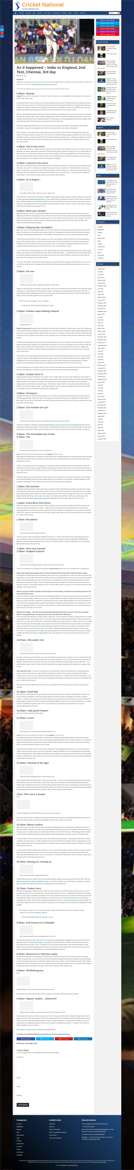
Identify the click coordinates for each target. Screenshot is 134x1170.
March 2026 (101, 277)
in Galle (19, 905)
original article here (64, 1034)
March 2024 (101, 328)
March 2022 (101, 396)
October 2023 (101, 342)
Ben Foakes (28, 891)
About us (51, 1126)
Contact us (52, 1124)
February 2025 (102, 297)
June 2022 (100, 388)
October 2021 (101, 410)
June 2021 (100, 422)
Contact (82, 13)
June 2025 (100, 288)
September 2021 (102, 413)
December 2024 (102, 303)
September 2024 (102, 311)
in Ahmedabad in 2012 (45, 633)
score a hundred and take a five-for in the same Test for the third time (60, 425)
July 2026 (100, 271)
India (34, 13)
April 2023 (100, 359)
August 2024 (101, 314)
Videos (76, 13)
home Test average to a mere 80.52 (41, 942)
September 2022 (102, 379)
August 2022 (101, 382)
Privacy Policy (53, 1135)
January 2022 (101, 402)
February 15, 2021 (48, 305)
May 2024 (100, 322)
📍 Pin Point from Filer (88, 1126)
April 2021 (100, 427)
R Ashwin (45, 107)
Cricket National (43, 5)
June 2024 (100, 320)
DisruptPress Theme (73, 1165)
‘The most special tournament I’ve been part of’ (95, 1124)
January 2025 (101, 300)
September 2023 (102, 345)
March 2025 (101, 294)
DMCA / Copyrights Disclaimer (57, 1132)
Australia (28, 13)
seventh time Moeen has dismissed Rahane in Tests (32, 881)
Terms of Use (95, 1162)
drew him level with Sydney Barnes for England (41, 498)
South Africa (47, 13)
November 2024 (102, 305)
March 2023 (101, 362)
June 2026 (100, 274)
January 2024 (101, 334)
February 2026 (102, 280)
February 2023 (102, 365)
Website (19, 1095)
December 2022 (102, 371)
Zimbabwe (100, 258)
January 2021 (101, 436)
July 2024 (100, 317)
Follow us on (107, 20)
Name (19, 1078)
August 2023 (101, 348)
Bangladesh (101, 229)
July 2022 (100, 385)
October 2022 (101, 376)
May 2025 (100, 291)
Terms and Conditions (55, 1138)
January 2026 (101, 283)
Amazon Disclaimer (54, 1129)
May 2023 (100, 356)
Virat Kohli (68, 119)
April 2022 (100, 393)
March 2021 (101, 430)
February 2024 (102, 331)
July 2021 (100, 419)
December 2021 (102, 405)
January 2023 (101, 368)
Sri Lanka (64, 13)
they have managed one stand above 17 (34, 199)
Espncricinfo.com (46, 1034)
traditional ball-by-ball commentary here (44, 84)
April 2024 (100, 325)
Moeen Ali (58, 827)
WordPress (63, 1165)
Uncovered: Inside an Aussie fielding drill (93, 1134)
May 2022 (100, 390)
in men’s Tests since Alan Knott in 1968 (76, 900)
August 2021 (101, 416)
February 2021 (102, 433)
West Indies (101, 255)
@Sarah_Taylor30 (41, 912)
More (69, 13)
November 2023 (102, 339)
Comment (20, 1057)
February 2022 (102, 399)
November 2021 (102, 407)
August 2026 (101, 269)
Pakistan (39, 13)
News (99, 241)
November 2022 (102, 373)
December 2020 (102, 439)
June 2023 (100, 354)
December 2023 (102, 337)
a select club (54, 388)
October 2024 (101, 308)
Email (19, 1086)
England (21, 13)
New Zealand (56, 13)
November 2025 (102, 286)
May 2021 (100, 424)
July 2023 (100, 351)
